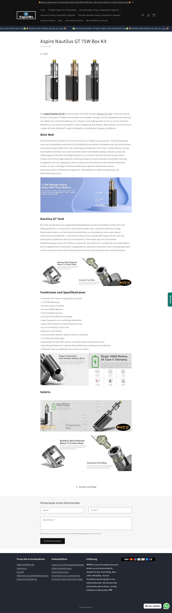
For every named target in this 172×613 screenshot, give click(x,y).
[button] (100, 10)
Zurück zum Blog (87, 486)
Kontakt (20, 572)
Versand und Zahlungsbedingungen (68, 564)
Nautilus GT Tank (104, 113)
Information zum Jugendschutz (66, 575)
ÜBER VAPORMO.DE (25, 564)
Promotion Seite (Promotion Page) (67, 579)
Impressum (22, 568)
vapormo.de (89, 607)
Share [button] (45, 54)
